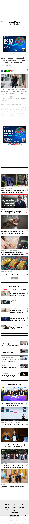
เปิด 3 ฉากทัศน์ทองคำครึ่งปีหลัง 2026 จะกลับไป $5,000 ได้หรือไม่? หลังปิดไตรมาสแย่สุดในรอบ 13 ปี (13, 274)
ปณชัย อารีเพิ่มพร (7, 65)
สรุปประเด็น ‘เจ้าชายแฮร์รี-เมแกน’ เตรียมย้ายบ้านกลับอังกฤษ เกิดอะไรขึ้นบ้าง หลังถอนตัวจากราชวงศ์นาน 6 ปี (9, 368)
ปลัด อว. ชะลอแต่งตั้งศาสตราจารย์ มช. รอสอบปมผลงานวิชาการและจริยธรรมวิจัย (17, 303)
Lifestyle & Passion (14, 250)
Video (14, 504)
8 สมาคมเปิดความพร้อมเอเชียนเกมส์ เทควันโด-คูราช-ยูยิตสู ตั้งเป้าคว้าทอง (12, 404)
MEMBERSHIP (14, 515)
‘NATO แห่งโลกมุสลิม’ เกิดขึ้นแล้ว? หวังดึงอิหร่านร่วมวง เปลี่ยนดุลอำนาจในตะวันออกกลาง (12, 487)
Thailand (13, 292)
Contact (21, 507)
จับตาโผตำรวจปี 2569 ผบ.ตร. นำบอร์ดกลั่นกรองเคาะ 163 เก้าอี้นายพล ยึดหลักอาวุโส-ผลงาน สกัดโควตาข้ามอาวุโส (17, 311)
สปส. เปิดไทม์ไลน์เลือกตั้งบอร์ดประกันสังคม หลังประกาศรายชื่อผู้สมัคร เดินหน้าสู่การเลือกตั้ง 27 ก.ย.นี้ (9, 376)
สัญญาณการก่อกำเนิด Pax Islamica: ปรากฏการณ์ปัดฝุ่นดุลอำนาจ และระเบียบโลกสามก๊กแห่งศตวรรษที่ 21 (17, 319)
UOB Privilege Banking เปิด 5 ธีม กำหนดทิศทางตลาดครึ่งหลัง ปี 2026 (12, 425)
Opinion (7, 506)
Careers (14, 506)
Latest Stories (14, 384)
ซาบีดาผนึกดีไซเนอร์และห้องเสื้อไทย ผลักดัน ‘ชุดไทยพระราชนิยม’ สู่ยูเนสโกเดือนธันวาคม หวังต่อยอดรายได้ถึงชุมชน (12, 466)
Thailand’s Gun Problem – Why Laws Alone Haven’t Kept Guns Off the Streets (9, 351)
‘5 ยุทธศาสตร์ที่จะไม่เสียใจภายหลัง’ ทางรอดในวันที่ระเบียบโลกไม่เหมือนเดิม (9, 360)
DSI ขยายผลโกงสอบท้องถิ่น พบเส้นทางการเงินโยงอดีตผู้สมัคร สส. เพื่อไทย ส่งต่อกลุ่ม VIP (17, 294)
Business (9, 56)
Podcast (7, 504)
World (3, 56)
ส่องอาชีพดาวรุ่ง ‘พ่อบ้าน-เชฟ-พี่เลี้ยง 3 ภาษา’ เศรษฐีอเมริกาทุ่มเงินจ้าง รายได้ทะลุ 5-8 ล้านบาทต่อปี (13, 232)
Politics (3, 443)
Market (10, 271)
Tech (10, 342)
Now (22, 504)
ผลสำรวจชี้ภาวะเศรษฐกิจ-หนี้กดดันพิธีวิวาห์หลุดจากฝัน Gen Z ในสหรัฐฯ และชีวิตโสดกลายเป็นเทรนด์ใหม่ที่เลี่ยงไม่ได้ (13, 253)
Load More (14, 491)
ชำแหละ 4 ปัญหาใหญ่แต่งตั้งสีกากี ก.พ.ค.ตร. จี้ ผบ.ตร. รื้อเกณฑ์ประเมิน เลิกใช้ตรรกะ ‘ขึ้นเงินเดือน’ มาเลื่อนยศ (17, 328)
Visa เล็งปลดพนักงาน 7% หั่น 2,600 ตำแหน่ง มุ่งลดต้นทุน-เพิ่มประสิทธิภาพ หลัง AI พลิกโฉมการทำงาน (13, 191)
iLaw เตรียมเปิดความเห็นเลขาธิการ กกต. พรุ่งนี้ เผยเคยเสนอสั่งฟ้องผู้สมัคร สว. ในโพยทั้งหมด (13, 445)
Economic (5, 342)
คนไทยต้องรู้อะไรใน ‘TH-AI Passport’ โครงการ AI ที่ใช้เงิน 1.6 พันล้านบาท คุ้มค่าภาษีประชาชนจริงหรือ (9, 345)
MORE (14, 278)
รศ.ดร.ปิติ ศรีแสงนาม (15, 317)
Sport (3, 402)
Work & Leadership (14, 230)
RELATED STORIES (14, 171)
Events (22, 506)
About (14, 507)
